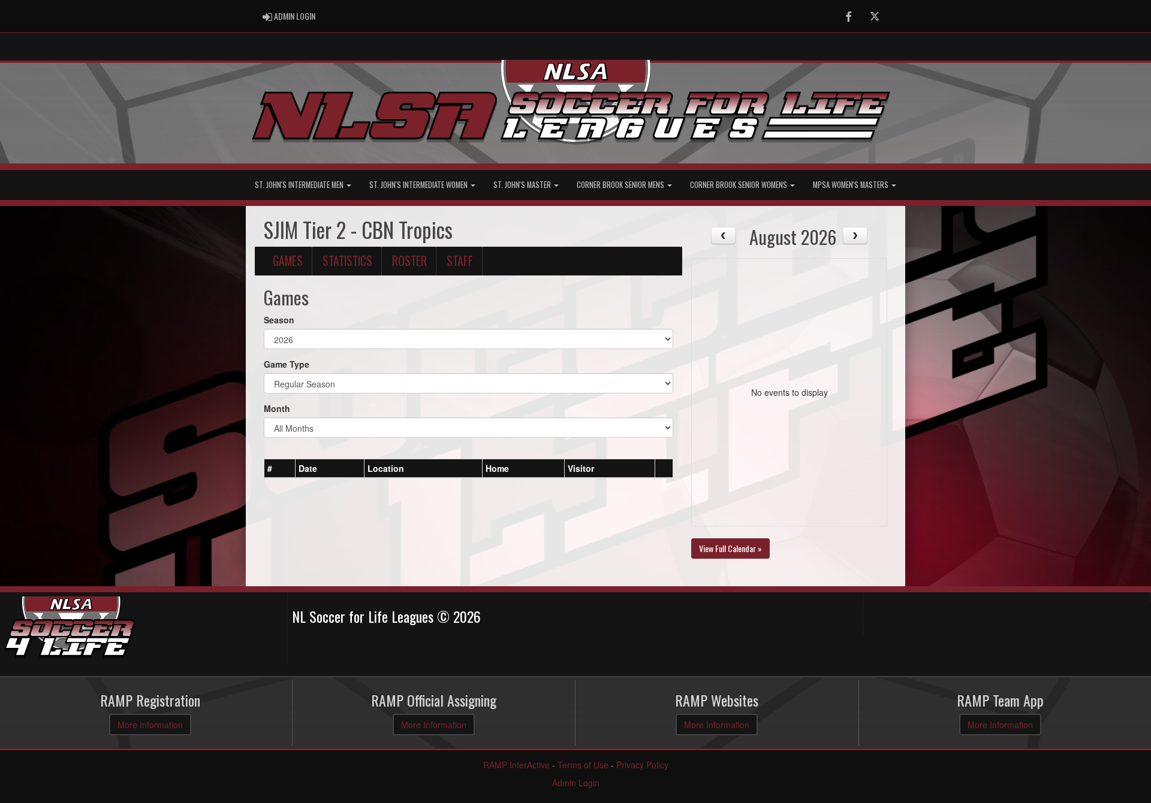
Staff (460, 260)
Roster (409, 260)
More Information (150, 725)
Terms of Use (583, 765)
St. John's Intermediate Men (300, 184)
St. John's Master (523, 184)
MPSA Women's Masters (851, 184)
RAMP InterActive (516, 765)
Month (277, 408)
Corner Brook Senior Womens (739, 184)
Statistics (347, 260)
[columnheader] (280, 468)
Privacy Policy (642, 765)
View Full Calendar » (730, 548)
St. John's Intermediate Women (419, 184)
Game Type (286, 364)
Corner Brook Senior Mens (621, 184)
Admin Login (575, 783)
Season (279, 320)
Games (288, 260)
